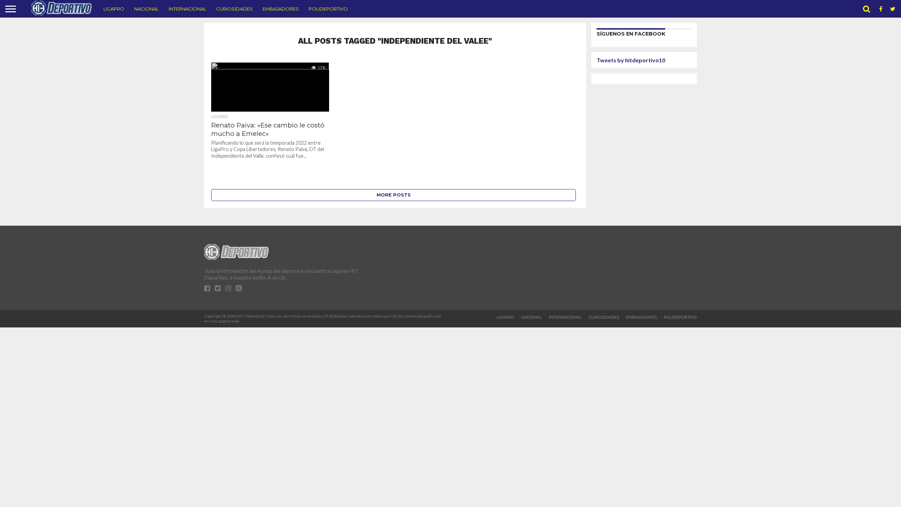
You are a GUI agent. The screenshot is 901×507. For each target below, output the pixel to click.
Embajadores (281, 9)
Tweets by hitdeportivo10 (631, 60)
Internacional (187, 9)
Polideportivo (328, 9)
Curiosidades (234, 9)
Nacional (146, 9)
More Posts (394, 195)
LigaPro (113, 9)
